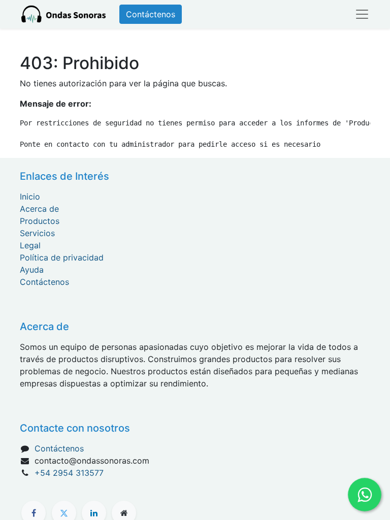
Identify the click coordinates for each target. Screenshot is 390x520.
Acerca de (39, 209)
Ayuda (32, 270)
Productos (39, 221)
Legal (30, 245)
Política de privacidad (62, 257)
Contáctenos (150, 14)
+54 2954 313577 (69, 473)
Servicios (37, 233)
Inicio (30, 196)
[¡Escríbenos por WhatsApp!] (364, 494)
